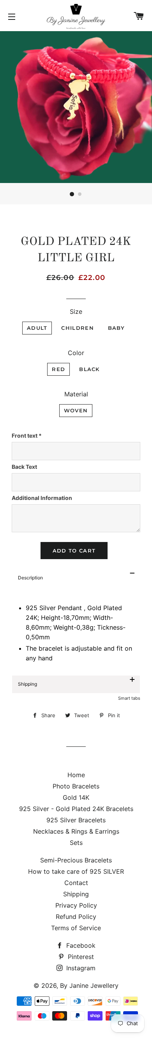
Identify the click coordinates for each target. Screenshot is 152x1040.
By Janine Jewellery (89, 985)
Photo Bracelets (76, 786)
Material (76, 394)
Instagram (79, 968)
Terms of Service (76, 928)
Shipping (76, 894)
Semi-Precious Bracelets (76, 860)
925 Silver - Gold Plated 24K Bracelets (76, 809)
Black (89, 369)
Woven (76, 410)
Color (76, 353)
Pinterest (80, 957)
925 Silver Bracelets (76, 820)
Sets (76, 842)
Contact (76, 883)
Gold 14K (76, 797)
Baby (116, 328)
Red (58, 369)
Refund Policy (76, 916)
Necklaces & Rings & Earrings (76, 831)
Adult (37, 328)
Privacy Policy (76, 905)
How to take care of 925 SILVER (76, 871)
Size (76, 311)
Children (77, 328)
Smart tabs (129, 698)
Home (76, 775)
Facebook (79, 945)
